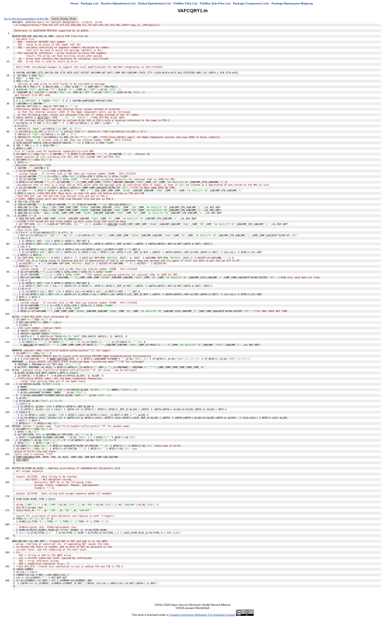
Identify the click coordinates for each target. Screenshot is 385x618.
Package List (89, 3)
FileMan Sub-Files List (215, 3)
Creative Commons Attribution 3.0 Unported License (202, 614)
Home (74, 3)
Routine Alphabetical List (118, 3)
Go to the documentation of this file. (26, 18)
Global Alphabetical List (154, 3)
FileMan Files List (185, 3)
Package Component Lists (251, 3)
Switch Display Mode (64, 18)
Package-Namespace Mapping (292, 3)
